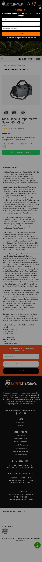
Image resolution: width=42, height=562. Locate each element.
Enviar (21, 34)
